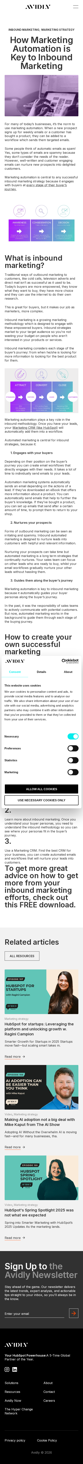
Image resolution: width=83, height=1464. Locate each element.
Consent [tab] (15, 671)
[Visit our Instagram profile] (7, 1369)
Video (8, 1114)
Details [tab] (41, 671)
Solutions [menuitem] (11, 1383)
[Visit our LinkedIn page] (14, 1369)
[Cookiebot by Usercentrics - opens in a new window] (62, 661)
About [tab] (68, 671)
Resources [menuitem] (12, 1392)
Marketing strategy (58, 29)
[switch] (73, 748)
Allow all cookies (41, 789)
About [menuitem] (48, 1383)
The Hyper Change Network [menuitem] (19, 1411)
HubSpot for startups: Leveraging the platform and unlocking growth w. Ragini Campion (39, 1029)
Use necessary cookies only (41, 800)
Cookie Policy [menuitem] (47, 1440)
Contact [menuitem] (49, 1392)
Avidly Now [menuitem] (13, 1400)
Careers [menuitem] (49, 1400)
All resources (22, 956)
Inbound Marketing (23, 29)
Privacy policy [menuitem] (15, 1440)
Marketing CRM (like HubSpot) (35, 428)
